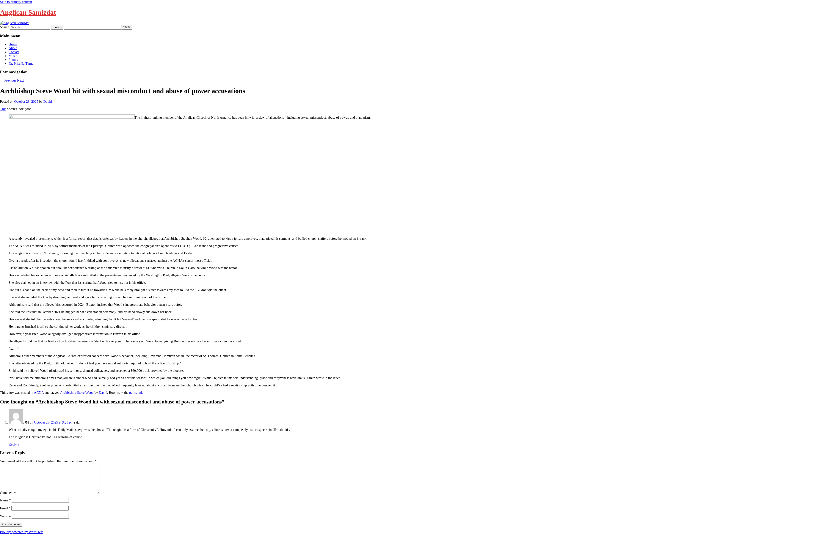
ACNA (39, 392)
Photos (13, 59)
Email (5, 508)
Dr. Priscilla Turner (21, 63)
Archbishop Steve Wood (77, 392)
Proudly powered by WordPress (21, 532)
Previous (8, 80)
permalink (136, 392)
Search (4, 27)
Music (13, 56)
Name (5, 500)
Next (22, 80)
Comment (8, 493)
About (13, 48)
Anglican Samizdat (28, 12)
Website (5, 516)
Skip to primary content (16, 2)
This (3, 109)
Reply (14, 444)
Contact (14, 52)
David (47, 101)
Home (13, 44)
